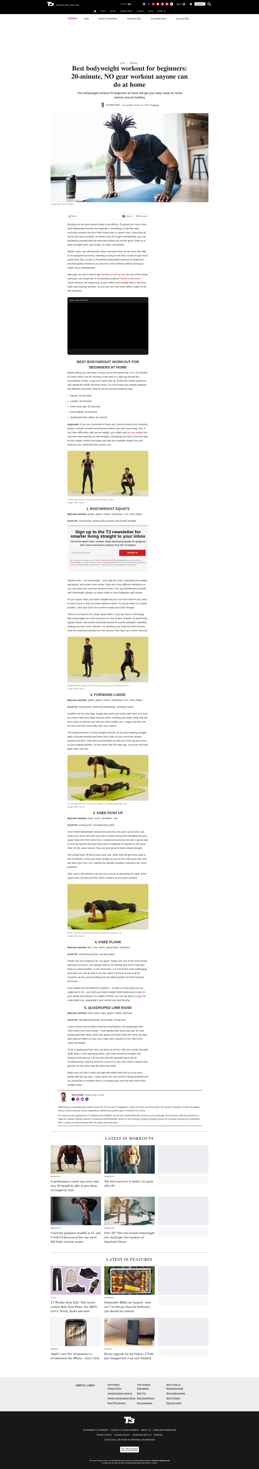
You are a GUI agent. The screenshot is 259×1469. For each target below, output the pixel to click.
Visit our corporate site (161, 1461)
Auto (150, 11)
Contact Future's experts (125, 1430)
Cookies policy (122, 1435)
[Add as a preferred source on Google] (129, 1449)
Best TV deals (173, 1398)
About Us (146, 1430)
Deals (86, 18)
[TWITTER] (73, 1099)
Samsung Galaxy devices (120, 1393)
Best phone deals (174, 1388)
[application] (107, 326)
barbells (105, 274)
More (160, 11)
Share (74, 216)
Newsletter (143, 216)
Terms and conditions (164, 1430)
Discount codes (173, 1403)
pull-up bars (119, 274)
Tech (103, 11)
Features (155, 105)
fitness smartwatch (130, 278)
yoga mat (141, 996)
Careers (158, 1435)
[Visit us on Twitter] (148, 4)
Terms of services (102, 560)
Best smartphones (145, 1398)
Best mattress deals (175, 1393)
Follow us (129, 216)
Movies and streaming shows (121, 1398)
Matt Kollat (115, 105)
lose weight (137, 432)
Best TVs (141, 1393)
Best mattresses (144, 1403)
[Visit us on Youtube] (157, 4)
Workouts (133, 63)
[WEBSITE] (87, 1099)
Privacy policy (104, 1435)
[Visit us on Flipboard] (167, 4)
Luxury (140, 11)
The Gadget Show (158, 18)
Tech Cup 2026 (182, 18)
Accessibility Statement (96, 1430)
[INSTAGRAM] (78, 1099)
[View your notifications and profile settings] (191, 4)
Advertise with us (141, 1435)
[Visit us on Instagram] (162, 4)
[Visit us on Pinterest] (153, 4)
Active (113, 11)
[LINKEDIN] (83, 1099)
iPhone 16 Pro (114, 1388)
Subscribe (199, 4)
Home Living (126, 11)
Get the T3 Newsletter (107, 18)
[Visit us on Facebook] (144, 4)
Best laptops (143, 1388)
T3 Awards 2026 (134, 18)
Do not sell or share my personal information (129, 1440)
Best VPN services (117, 1403)
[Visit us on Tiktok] (171, 4)
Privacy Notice (76, 563)
